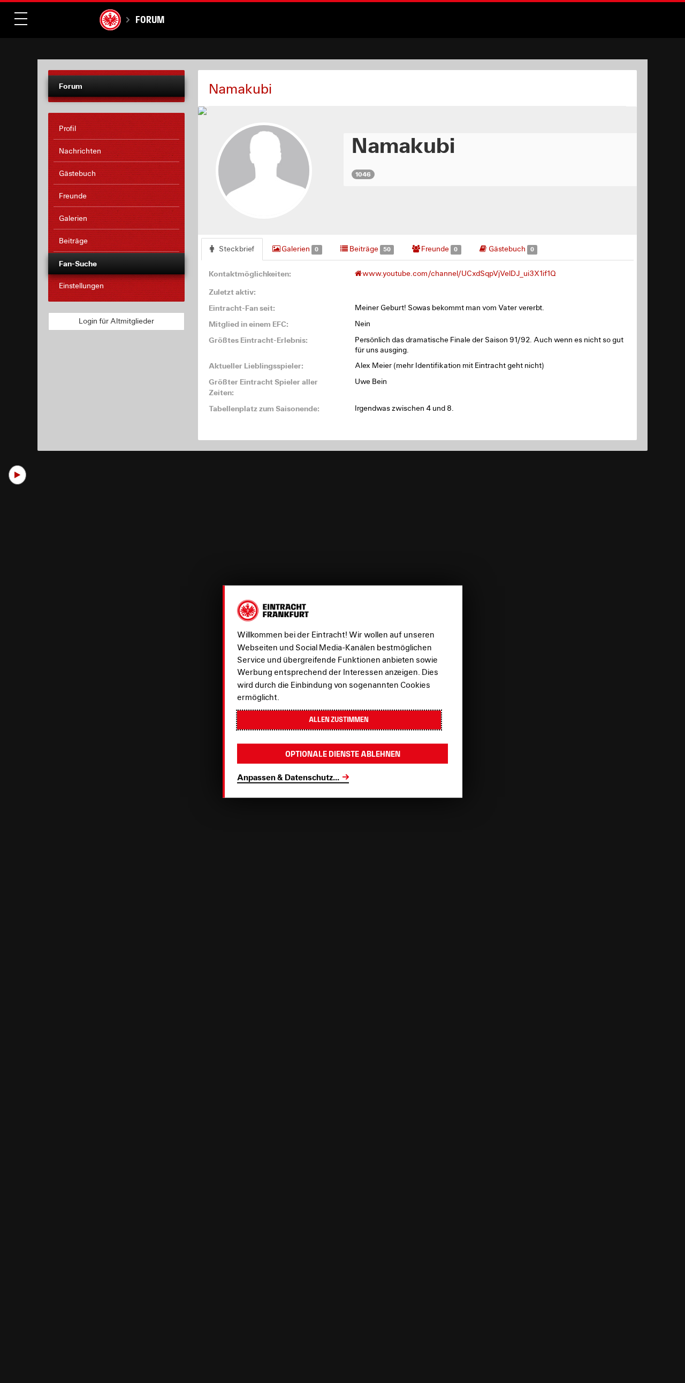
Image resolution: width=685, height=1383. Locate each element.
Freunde (439, 248)
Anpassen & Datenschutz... (288, 776)
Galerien (299, 248)
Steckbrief (235, 248)
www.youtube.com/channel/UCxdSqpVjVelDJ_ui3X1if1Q (459, 273)
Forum (149, 19)
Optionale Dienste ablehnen (342, 753)
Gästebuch (510, 248)
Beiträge (369, 248)
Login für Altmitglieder (116, 321)
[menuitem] (116, 129)
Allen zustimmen (339, 720)
